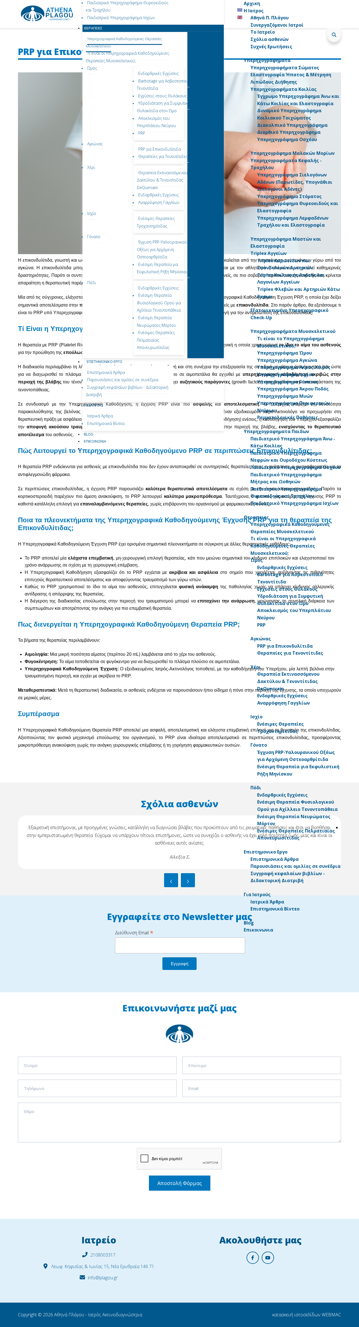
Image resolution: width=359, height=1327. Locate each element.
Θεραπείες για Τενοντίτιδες (290, 653)
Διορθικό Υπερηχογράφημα (289, 132)
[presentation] (171, 880)
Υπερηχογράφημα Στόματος (289, 196)
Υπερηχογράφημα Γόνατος (287, 382)
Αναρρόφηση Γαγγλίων (283, 703)
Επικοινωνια (258, 930)
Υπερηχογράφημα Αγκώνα (287, 360)
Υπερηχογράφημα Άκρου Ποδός (293, 389)
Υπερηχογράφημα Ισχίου (285, 374)
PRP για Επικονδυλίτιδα (285, 646)
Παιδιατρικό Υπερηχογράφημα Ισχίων (294, 503)
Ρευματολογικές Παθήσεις (287, 417)
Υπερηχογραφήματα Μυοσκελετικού (292, 331)
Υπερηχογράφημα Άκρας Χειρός (293, 367)
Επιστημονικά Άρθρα (274, 859)
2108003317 (103, 1255)
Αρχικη (252, 3)
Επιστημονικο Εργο (265, 852)
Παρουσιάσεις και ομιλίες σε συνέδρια (295, 866)
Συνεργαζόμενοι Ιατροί (276, 25)
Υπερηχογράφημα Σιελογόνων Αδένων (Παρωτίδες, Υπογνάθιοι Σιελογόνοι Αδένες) (294, 182)
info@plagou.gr (103, 1278)
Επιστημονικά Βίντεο (275, 909)
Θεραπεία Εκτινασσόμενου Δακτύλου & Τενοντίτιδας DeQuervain (288, 681)
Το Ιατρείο (262, 32)
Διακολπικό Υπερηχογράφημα (292, 125)
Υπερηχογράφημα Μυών (285, 396)
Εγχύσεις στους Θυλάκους (287, 589)
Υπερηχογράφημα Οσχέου (287, 139)
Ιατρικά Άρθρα (267, 902)
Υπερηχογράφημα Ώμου (284, 353)
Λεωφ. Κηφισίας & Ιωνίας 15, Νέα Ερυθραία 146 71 (102, 1266)
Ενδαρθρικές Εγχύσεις (282, 567)
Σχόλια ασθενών (269, 39)
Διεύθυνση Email (134, 932)
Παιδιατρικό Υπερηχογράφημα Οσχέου (295, 467)
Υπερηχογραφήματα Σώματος (284, 68)
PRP (261, 625)
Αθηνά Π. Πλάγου (269, 18)
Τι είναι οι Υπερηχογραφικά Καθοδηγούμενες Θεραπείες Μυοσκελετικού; (283, 545)
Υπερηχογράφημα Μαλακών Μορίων (292, 153)
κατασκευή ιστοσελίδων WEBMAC (306, 1315)
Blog (249, 923)
